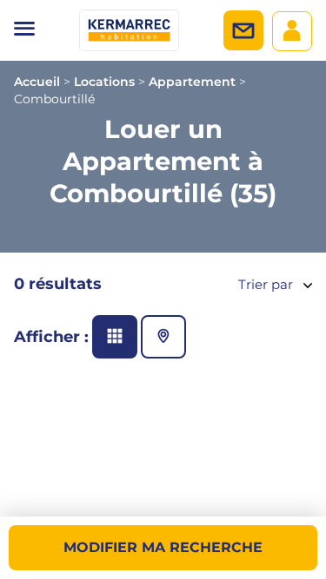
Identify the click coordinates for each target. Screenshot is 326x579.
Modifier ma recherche (163, 547)
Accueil (37, 81)
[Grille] (114, 337)
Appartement (192, 81)
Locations (104, 81)
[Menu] (24, 30)
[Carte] (163, 337)
